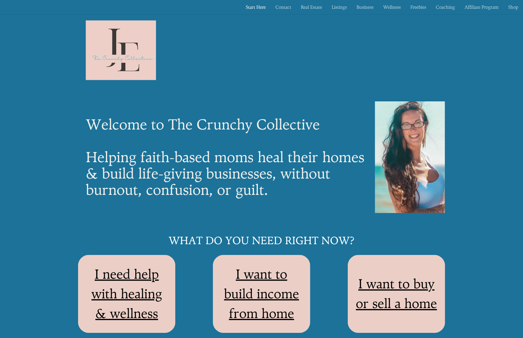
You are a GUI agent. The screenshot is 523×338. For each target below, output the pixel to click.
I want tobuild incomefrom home (261, 293)
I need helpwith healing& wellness (126, 293)
